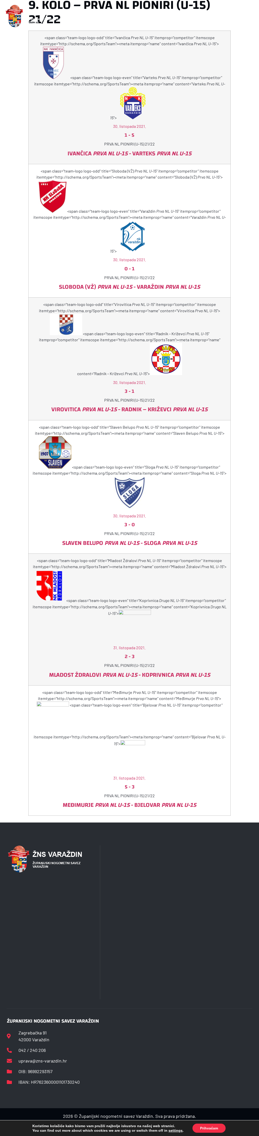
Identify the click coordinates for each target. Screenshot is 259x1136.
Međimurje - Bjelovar (129, 805)
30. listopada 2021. (129, 126)
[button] (85, 16)
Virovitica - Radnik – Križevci (129, 409)
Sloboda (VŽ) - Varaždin (129, 287)
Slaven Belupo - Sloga (129, 543)
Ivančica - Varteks (129, 153)
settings (175, 1130)
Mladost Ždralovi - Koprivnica (129, 675)
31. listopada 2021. (129, 647)
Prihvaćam (209, 1128)
